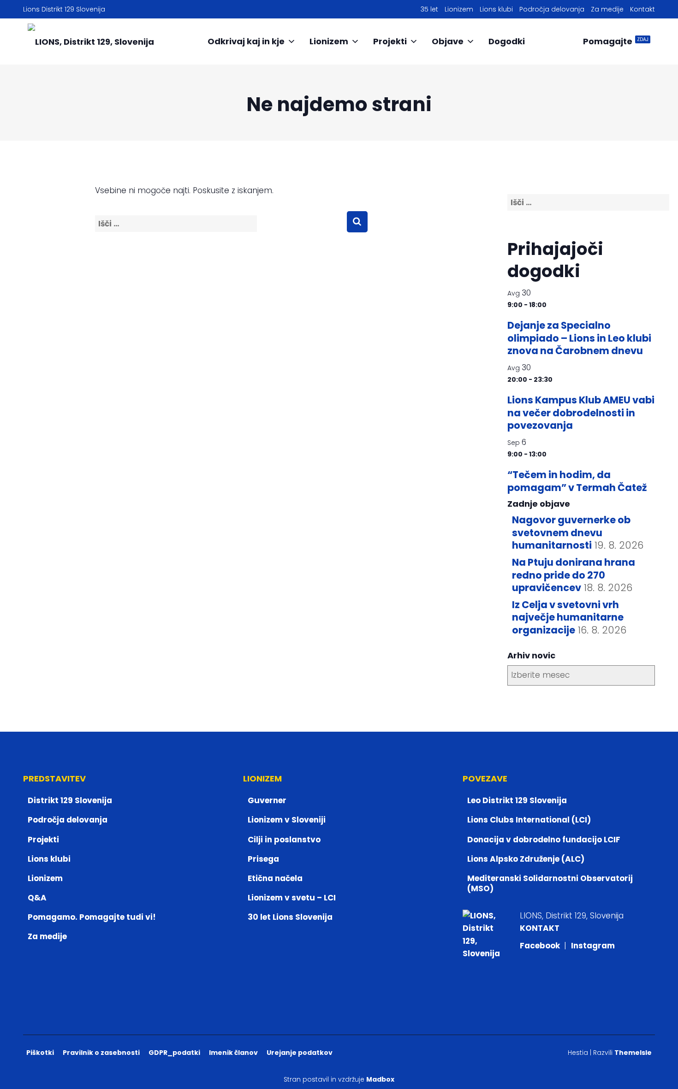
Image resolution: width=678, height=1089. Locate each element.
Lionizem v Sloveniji (287, 819)
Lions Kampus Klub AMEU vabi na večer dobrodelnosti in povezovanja (580, 412)
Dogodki (506, 41)
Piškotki (40, 1052)
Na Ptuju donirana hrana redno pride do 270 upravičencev (573, 575)
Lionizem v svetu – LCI (292, 897)
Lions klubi (496, 9)
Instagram (593, 945)
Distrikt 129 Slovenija (70, 800)
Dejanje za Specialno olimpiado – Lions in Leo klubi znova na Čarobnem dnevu (579, 338)
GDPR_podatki (174, 1052)
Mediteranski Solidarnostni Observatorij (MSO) (550, 883)
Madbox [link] (380, 1079)
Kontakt (642, 9)
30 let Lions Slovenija (290, 917)
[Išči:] (220, 230)
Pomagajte (615, 41)
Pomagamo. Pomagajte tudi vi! (92, 917)
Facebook (541, 945)
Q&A (37, 897)
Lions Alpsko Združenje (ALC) (525, 858)
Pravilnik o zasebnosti (101, 1052)
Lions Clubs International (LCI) (529, 819)
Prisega (263, 858)
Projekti (390, 41)
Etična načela (275, 878)
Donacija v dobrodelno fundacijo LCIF (543, 839)
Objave (448, 41)
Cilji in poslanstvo (284, 839)
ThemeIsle (633, 1052)
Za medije (607, 9)
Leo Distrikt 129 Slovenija (517, 800)
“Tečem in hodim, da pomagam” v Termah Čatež (577, 481)
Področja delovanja (551, 9)
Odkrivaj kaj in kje (246, 41)
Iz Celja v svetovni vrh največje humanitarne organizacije (568, 617)
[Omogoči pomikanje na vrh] (660, 1070)
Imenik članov (233, 1052)
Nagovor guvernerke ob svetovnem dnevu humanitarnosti (571, 532)
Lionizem (459, 9)
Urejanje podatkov (300, 1052)
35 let (429, 9)
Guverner (267, 800)
